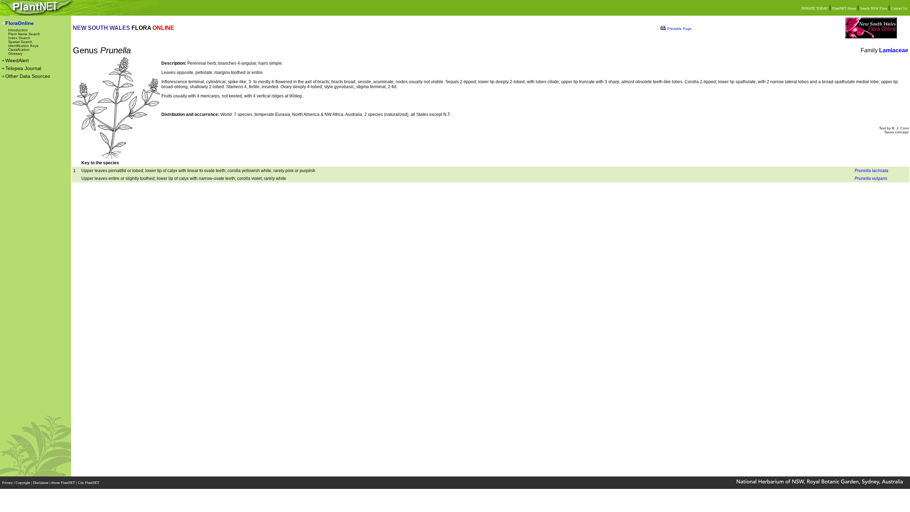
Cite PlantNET (89, 483)
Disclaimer (41, 483)
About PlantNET (63, 483)
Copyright (23, 483)
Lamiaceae (893, 50)
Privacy (8, 483)
